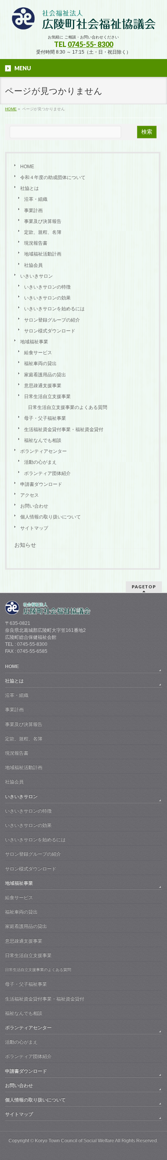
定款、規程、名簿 (42, 232)
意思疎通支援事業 (42, 385)
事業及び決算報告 (42, 221)
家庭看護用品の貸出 (45, 374)
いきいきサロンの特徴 (47, 287)
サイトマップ (34, 528)
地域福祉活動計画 (42, 254)
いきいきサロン (36, 276)
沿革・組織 (35, 199)
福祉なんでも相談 (42, 440)
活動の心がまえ (40, 462)
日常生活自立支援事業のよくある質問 (67, 407)
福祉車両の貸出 (40, 363)
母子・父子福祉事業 (45, 418)
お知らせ (25, 545)
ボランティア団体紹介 (47, 473)
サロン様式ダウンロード (49, 331)
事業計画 (33, 210)
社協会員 (33, 265)
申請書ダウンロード (41, 484)
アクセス (29, 495)
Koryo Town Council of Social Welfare (74, 1140)
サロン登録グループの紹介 (52, 320)
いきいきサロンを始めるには (54, 308)
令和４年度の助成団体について (52, 177)
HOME (27, 166)
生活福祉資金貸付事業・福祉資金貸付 (63, 429)
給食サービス (38, 352)
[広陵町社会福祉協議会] (83, 21)
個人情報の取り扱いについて (50, 517)
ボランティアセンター (43, 451)
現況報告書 (35, 243)
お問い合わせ (34, 506)
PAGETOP (144, 586)
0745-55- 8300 (90, 44)
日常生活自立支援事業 (47, 396)
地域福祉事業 (34, 341)
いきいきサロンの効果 (47, 298)
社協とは (29, 188)
